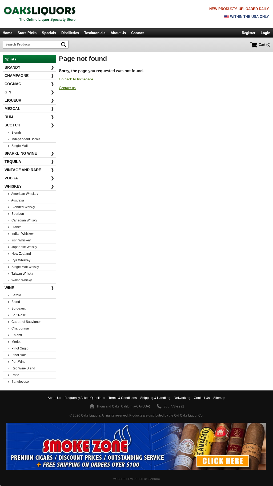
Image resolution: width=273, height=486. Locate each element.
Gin (29, 92)
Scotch (29, 125)
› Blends (15, 132)
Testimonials (94, 33)
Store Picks (27, 33)
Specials (49, 33)
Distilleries (70, 33)
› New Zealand (19, 254)
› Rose (13, 375)
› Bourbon (16, 214)
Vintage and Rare (29, 170)
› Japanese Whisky (22, 247)
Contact (137, 33)
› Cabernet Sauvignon (25, 322)
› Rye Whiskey (19, 260)
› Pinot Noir (17, 355)
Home (7, 33)
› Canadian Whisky (22, 220)
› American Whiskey (23, 194)
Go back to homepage (76, 79)
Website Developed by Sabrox (136, 478)
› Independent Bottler (24, 139)
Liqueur (29, 100)
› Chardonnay (19, 328)
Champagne (29, 75)
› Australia (16, 200)
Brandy (29, 67)
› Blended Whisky (21, 207)
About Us (118, 33)
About (54, 398)
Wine (29, 288)
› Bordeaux (17, 308)
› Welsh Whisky (20, 280)
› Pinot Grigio (18, 348)
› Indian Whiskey (21, 234)
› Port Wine (17, 362)
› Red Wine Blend (21, 368)
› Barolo (14, 295)
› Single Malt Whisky (23, 267)
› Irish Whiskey (19, 240)
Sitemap (219, 398)
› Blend (14, 302)
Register (248, 33)
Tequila (29, 161)
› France (15, 227)
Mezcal (29, 108)
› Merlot (14, 342)
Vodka (29, 178)
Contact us (67, 88)
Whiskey (29, 186)
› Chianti (15, 335)
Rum (29, 117)
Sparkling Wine (29, 153)
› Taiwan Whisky (20, 273)
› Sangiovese (18, 382)
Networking (182, 398)
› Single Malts (18, 146)
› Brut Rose (17, 315)
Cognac (29, 84)
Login (265, 33)
